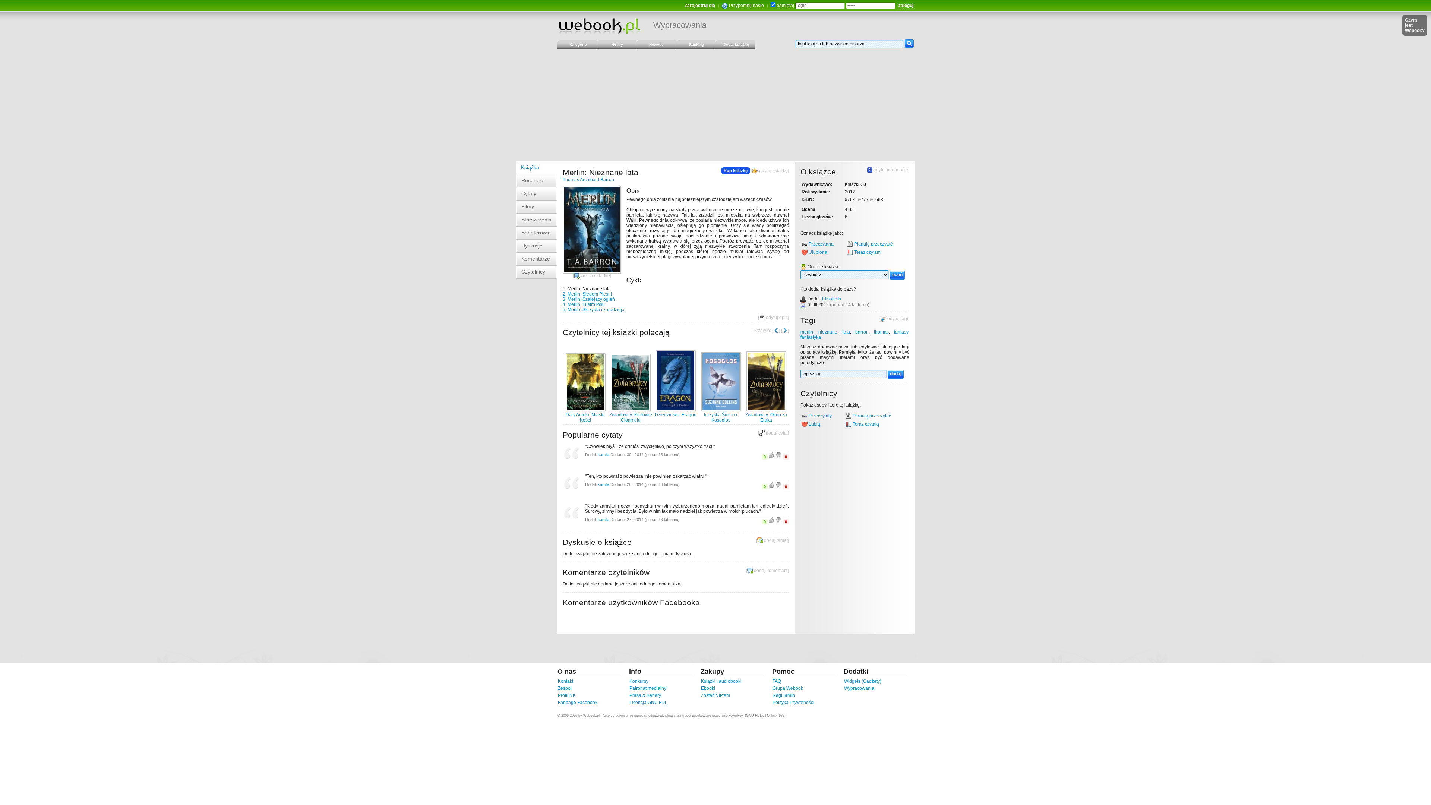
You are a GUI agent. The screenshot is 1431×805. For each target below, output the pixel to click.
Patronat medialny (647, 688)
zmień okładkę (595, 275)
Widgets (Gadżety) (862, 681)
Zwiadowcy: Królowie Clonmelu (630, 417)
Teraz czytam (867, 252)
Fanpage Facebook (577, 702)
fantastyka (810, 337)
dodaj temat (776, 540)
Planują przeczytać (872, 416)
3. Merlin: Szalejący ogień (589, 299)
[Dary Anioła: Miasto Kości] (585, 409)
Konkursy (638, 681)
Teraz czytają (866, 424)
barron (862, 332)
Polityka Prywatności (793, 702)
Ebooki (708, 688)
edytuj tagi (897, 318)
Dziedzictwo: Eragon (675, 414)
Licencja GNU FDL (648, 702)
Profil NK (567, 695)
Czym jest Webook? (1415, 25)
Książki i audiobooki (721, 681)
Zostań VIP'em (715, 695)
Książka (530, 167)
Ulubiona (818, 252)
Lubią (814, 424)
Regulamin (784, 695)
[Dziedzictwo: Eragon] (675, 409)
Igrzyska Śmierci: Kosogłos (721, 417)
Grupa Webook (788, 688)
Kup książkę (736, 170)
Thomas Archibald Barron (588, 179)
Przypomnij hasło (746, 5)
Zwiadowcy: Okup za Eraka (766, 417)
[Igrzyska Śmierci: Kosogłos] (721, 409)
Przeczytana (821, 244)
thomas (881, 332)
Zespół (565, 688)
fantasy (901, 332)
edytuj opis (777, 317)
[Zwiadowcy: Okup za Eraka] (766, 409)
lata (846, 332)
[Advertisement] (715, 105)
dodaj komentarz (771, 570)
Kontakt (565, 681)
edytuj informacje (891, 170)
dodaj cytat (777, 433)
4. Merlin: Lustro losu (584, 304)
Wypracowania (680, 25)
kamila (603, 454)
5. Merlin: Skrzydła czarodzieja (594, 309)
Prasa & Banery (645, 695)
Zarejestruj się (700, 5)
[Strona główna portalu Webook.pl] (599, 25)
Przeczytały (820, 416)
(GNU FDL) (754, 715)
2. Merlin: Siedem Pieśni (587, 294)
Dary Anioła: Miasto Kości (585, 417)
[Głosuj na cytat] (772, 457)
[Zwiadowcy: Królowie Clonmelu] (630, 409)
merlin (806, 332)
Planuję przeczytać (873, 244)
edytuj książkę (773, 170)
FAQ (777, 681)
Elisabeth (831, 299)
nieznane (827, 332)
